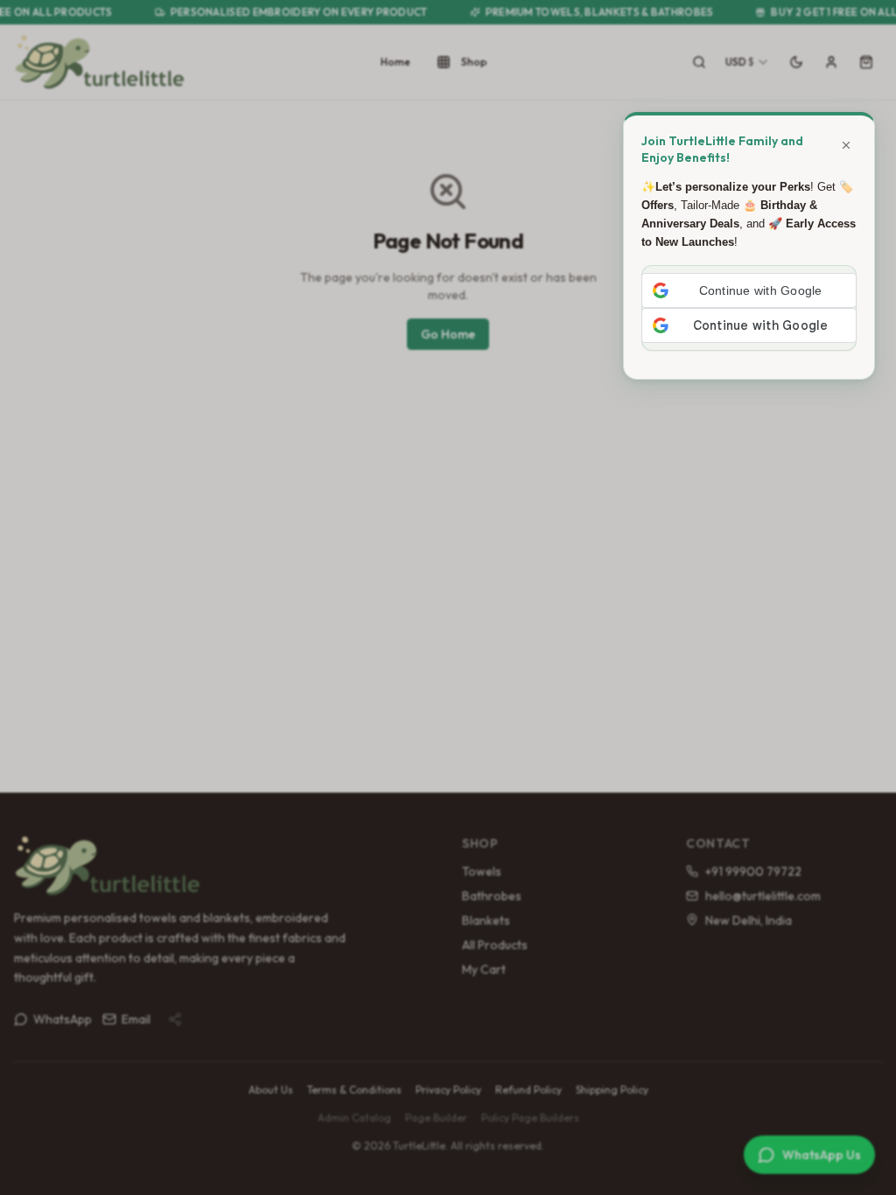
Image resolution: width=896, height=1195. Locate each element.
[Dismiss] (846, 145)
